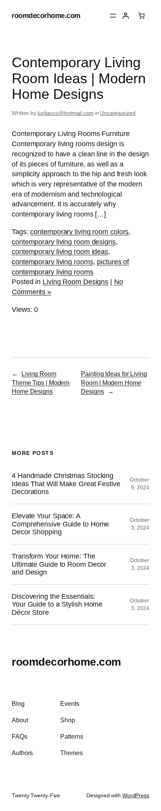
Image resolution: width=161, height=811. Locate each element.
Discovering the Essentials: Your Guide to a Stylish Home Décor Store (57, 604)
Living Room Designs (75, 281)
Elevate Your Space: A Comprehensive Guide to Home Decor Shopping (60, 524)
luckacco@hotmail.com (66, 113)
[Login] (125, 15)
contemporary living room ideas (60, 251)
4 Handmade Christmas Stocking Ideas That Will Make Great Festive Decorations (66, 484)
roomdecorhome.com (46, 15)
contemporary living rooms (52, 262)
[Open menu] (113, 15)
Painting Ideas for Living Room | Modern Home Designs (114, 382)
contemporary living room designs (64, 242)
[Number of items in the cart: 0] (141, 15)
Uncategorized (118, 113)
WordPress (135, 795)
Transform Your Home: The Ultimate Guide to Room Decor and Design (59, 564)
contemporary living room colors (79, 231)
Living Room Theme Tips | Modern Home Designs (41, 382)
